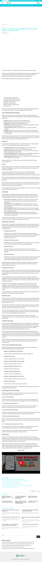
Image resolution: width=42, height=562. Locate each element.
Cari (2, 534)
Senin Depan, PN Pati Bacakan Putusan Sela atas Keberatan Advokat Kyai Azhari (16, 545)
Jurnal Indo (5, 32)
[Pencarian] (39, 3)
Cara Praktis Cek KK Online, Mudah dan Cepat (10, 487)
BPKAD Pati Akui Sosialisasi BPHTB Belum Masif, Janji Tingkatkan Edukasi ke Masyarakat (18, 543)
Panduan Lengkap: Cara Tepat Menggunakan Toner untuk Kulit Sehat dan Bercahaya (17, 485)
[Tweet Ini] (33, 491)
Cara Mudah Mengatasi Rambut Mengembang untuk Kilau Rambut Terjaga (15, 480)
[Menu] (2, 3)
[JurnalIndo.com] (9, 3)
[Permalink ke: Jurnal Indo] (3, 32)
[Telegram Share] (37, 491)
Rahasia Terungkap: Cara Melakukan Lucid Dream (11, 482)
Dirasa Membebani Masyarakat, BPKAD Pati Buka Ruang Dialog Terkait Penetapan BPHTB (18, 542)
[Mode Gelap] (37, 3)
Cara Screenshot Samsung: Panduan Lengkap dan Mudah (12, 483)
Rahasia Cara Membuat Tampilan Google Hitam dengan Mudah (13, 479)
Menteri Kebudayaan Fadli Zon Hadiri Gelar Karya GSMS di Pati (13, 546)
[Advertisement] (21, 15)
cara (3, 27)
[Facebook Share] (30, 491)
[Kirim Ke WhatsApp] (39, 491)
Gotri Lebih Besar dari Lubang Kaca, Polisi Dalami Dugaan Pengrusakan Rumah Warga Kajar (18, 548)
